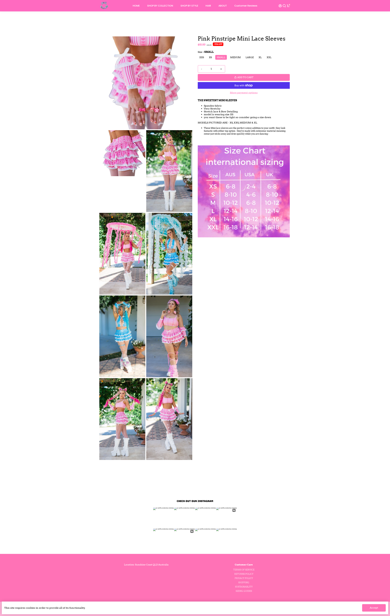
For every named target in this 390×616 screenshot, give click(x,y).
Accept (374, 607)
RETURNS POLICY (243, 574)
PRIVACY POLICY (244, 578)
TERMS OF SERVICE (243, 569)
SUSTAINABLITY (244, 587)
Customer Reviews (245, 5)
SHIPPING (243, 582)
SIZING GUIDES (244, 591)
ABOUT (222, 5)
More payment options (244, 92)
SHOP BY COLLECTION (160, 5)
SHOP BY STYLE (189, 5)
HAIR (208, 5)
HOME (136, 5)
